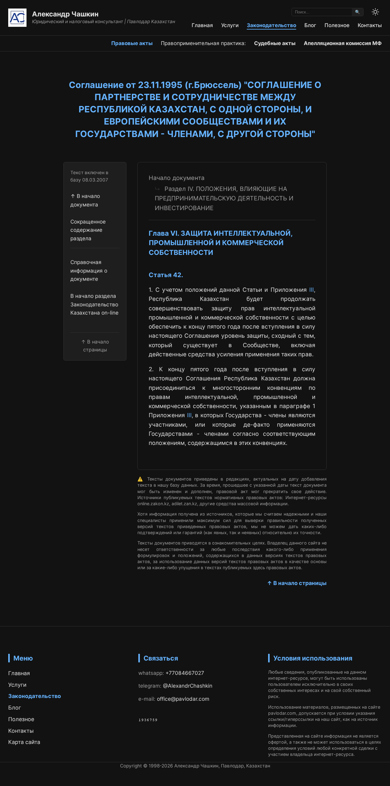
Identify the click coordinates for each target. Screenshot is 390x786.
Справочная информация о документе (88, 270)
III (311, 289)
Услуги (230, 25)
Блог (310, 25)
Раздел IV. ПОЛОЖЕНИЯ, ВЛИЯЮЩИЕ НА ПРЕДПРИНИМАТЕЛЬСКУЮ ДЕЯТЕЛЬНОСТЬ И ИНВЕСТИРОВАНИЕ (224, 198)
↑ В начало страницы (297, 583)
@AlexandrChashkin (187, 685)
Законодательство (271, 25)
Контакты (370, 25)
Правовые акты (132, 43)
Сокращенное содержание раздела (88, 229)
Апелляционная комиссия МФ (343, 43)
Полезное (336, 25)
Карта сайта (24, 742)
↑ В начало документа (85, 200)
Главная (202, 25)
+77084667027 (184, 673)
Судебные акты (275, 43)
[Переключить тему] (375, 11)
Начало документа (176, 178)
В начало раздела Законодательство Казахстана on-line (94, 304)
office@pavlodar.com (183, 699)
